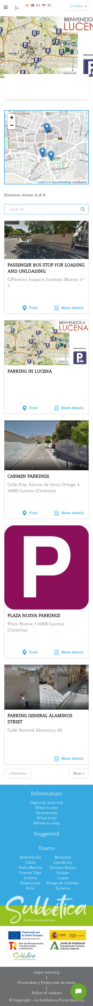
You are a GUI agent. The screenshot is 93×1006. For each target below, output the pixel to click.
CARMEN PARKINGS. (28, 476)
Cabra (30, 862)
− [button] (11, 125)
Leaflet (42, 182)
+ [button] (11, 117)
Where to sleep (46, 823)
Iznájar (63, 873)
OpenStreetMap (61, 182)
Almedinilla (30, 857)
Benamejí (62, 857)
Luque (62, 878)
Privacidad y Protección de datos (46, 982)
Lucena (30, 878)
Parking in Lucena (29, 371)
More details (72, 308)
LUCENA (76, 6)
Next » (78, 773)
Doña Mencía (30, 867)
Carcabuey (62, 862)
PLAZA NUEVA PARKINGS (33, 615)
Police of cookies (46, 993)
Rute (30, 888)
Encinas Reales (63, 867)
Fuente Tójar (30, 873)
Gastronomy (46, 813)
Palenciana (30, 883)
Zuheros (63, 888)
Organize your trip (46, 802)
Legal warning (46, 972)
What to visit (46, 808)
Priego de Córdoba (63, 883)
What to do (47, 818)
